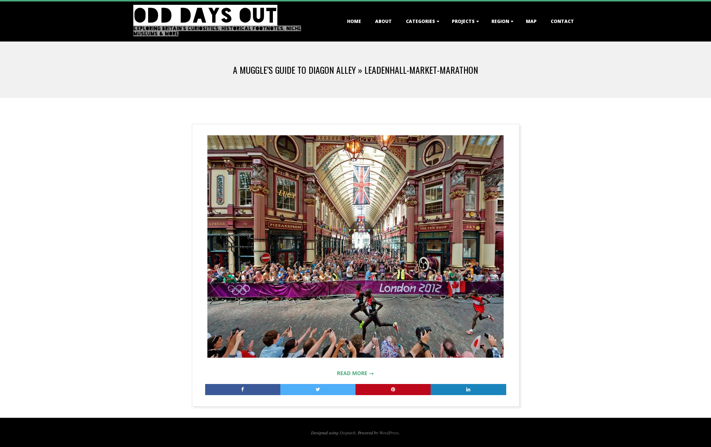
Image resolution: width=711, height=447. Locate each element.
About (383, 21)
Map (531, 21)
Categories (420, 21)
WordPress (389, 433)
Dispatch (348, 433)
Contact (562, 21)
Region (500, 21)
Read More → (355, 373)
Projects (463, 21)
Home (354, 21)
